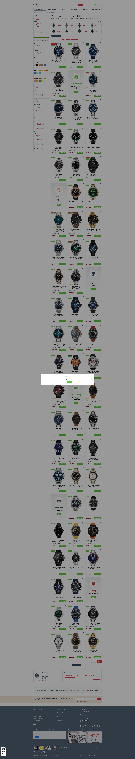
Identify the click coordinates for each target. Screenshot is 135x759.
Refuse (64, 382)
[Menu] (5, 747)
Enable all (69, 382)
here (75, 379)
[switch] (3, 755)
